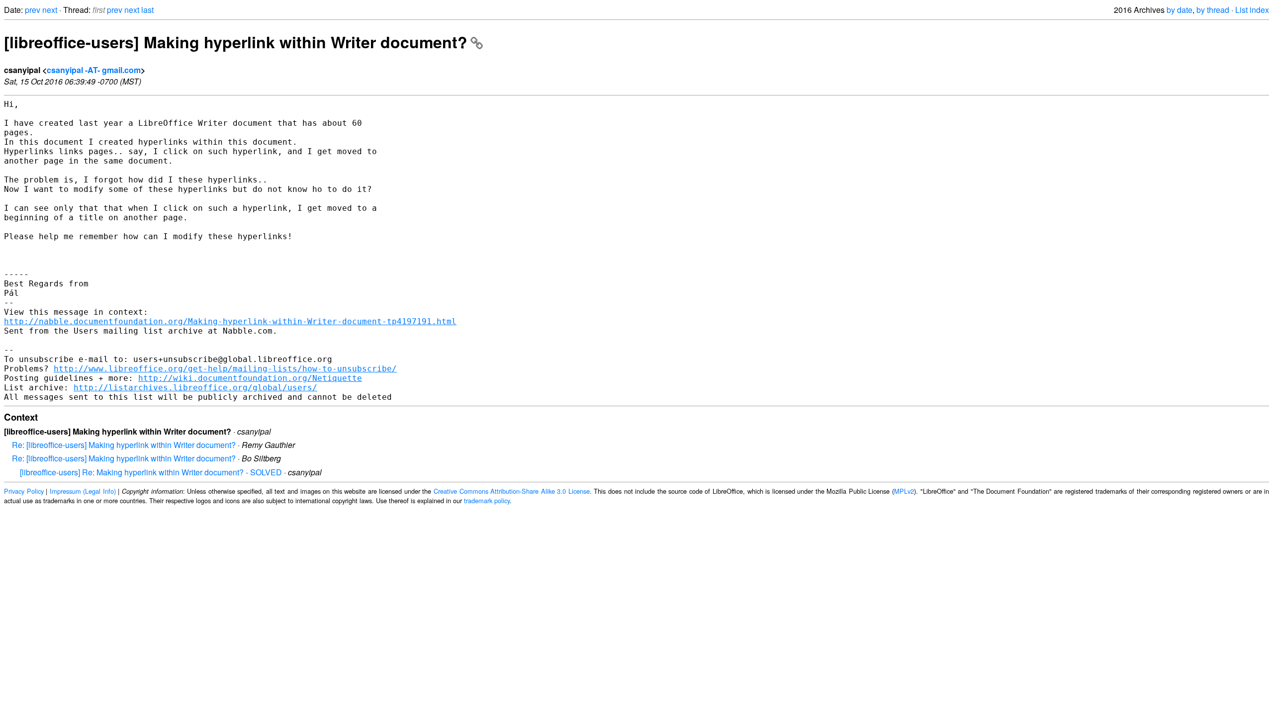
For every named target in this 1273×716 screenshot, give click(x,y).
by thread (1212, 9)
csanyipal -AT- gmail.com (94, 70)
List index (1252, 9)
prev (32, 9)
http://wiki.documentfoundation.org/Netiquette (250, 378)
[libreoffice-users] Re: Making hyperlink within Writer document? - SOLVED (151, 472)
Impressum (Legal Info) (83, 491)
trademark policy (487, 500)
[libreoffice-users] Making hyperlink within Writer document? (235, 41)
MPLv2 (904, 491)
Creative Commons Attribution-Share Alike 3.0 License (512, 491)
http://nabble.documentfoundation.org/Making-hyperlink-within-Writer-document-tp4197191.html (230, 321)
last (147, 9)
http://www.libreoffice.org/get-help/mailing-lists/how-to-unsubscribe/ (225, 368)
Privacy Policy (24, 491)
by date (1179, 9)
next (49, 9)
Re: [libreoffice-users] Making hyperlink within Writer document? (124, 444)
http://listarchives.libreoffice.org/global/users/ (195, 387)
